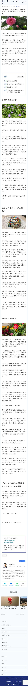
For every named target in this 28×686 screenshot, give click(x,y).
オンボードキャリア (10, 2)
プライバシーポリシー (17, 681)
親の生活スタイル (12, 87)
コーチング (5, 632)
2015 (4, 674)
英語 (4, 649)
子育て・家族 (6, 635)
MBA (4, 621)
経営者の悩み (6, 646)
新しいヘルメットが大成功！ (15, 84)
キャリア (5, 628)
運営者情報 (8, 681)
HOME (2, 678)
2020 (4, 663)
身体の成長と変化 (12, 81)
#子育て (5, 555)
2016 (4, 670)
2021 (4, 660)
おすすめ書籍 (6, 625)
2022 (4, 657)
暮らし (18, 6)
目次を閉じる (20, 76)
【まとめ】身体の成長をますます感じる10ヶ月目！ (15, 91)
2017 (4, 667)
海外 (4, 642)
